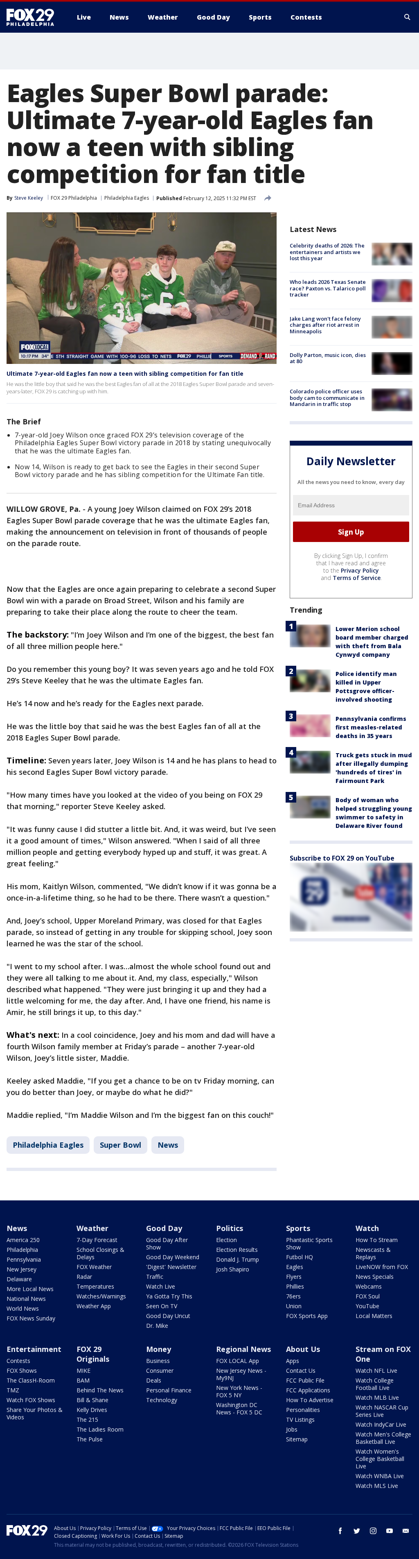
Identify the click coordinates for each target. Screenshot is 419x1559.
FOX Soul (368, 1296)
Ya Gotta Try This (169, 1296)
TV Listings (300, 1419)
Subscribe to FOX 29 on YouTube (342, 858)
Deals (153, 1380)
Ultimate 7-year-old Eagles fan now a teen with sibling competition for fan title (125, 373)
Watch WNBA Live (380, 1476)
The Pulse (90, 1439)
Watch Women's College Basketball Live (380, 1458)
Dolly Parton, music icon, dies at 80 (328, 358)
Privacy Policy (360, 570)
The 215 (87, 1419)
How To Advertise (309, 1400)
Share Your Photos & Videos (35, 1413)
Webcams (369, 1286)
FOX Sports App (307, 1316)
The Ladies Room (100, 1429)
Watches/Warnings (101, 1296)
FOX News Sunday (31, 1318)
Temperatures (95, 1286)
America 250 (23, 1240)
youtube (389, 1530)
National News (26, 1299)
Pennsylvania (24, 1259)
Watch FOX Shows (31, 1400)
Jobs (291, 1429)
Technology (161, 1400)
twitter (356, 1530)
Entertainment (34, 1349)
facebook (340, 1530)
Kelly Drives (92, 1410)
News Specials (375, 1276)
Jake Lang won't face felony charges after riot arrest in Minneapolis (325, 325)
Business (158, 1361)
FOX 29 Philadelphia (74, 197)
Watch (367, 1228)
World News (23, 1308)
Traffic (154, 1276)
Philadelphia (22, 1249)
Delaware (19, 1279)
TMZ (13, 1390)
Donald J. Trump (237, 1259)
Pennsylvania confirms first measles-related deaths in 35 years (371, 727)
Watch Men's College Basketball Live (383, 1437)
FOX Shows (22, 1370)
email (405, 1530)
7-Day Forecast (97, 1240)
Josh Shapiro (232, 1269)
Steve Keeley (28, 197)
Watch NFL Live (376, 1370)
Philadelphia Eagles (126, 197)
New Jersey (21, 1269)
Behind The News (100, 1390)
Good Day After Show (167, 1243)
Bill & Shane (92, 1400)
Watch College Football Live (375, 1384)
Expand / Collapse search (407, 17)
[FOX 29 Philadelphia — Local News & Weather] (34, 17)
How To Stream (377, 1240)
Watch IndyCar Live (381, 1424)
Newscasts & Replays (373, 1253)
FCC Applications (308, 1390)
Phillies (295, 1286)
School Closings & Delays (100, 1253)
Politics (229, 1228)
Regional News (243, 1349)
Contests (18, 1361)
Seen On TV (161, 1306)
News (168, 1145)
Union (294, 1306)
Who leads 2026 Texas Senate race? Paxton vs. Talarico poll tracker (328, 288)
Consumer (159, 1370)
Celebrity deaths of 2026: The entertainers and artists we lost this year (327, 252)
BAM (83, 1380)
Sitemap (297, 1439)
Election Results (237, 1249)
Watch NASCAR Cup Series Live (382, 1410)
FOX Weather (94, 1267)
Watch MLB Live (377, 1397)
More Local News (30, 1289)
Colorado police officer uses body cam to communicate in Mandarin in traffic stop (327, 398)
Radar (84, 1276)
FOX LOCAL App (237, 1361)
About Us (303, 1349)
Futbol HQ (299, 1257)
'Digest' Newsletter (171, 1267)
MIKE (83, 1370)
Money (158, 1349)
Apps (292, 1361)
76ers (293, 1296)
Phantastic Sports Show (309, 1243)
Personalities (303, 1410)
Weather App (94, 1306)
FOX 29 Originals (93, 1354)
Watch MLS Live (377, 1486)
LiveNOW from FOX (382, 1267)
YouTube (367, 1306)
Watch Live (160, 1286)
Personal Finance (168, 1390)
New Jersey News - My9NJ (241, 1374)
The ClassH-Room (31, 1380)
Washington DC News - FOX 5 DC (239, 1408)
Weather (92, 1228)
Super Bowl (120, 1145)
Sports (298, 1228)
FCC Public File (305, 1380)
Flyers (294, 1276)
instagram (373, 1530)
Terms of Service (357, 578)
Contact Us (300, 1370)
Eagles (294, 1267)
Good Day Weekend (172, 1257)
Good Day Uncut (168, 1316)
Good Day (164, 1228)
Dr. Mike (157, 1325)
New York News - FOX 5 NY (239, 1391)
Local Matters (374, 1316)
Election (226, 1240)
